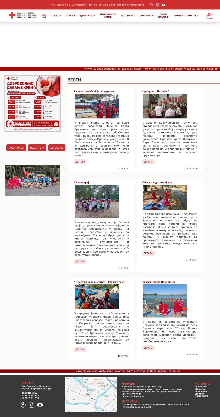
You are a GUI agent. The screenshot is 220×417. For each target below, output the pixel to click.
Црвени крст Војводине (133, 396)
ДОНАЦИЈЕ (57, 148)
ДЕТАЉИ (80, 161)
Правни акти (201, 386)
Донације (199, 394)
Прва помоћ (201, 391)
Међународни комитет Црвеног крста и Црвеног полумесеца (151, 391)
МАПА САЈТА (201, 396)
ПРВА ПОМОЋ (16, 148)
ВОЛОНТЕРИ (37, 148)
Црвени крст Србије (131, 394)
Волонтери (200, 389)
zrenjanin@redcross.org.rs (37, 388)
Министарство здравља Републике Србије (142, 386)
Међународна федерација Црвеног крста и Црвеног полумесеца (152, 389)
